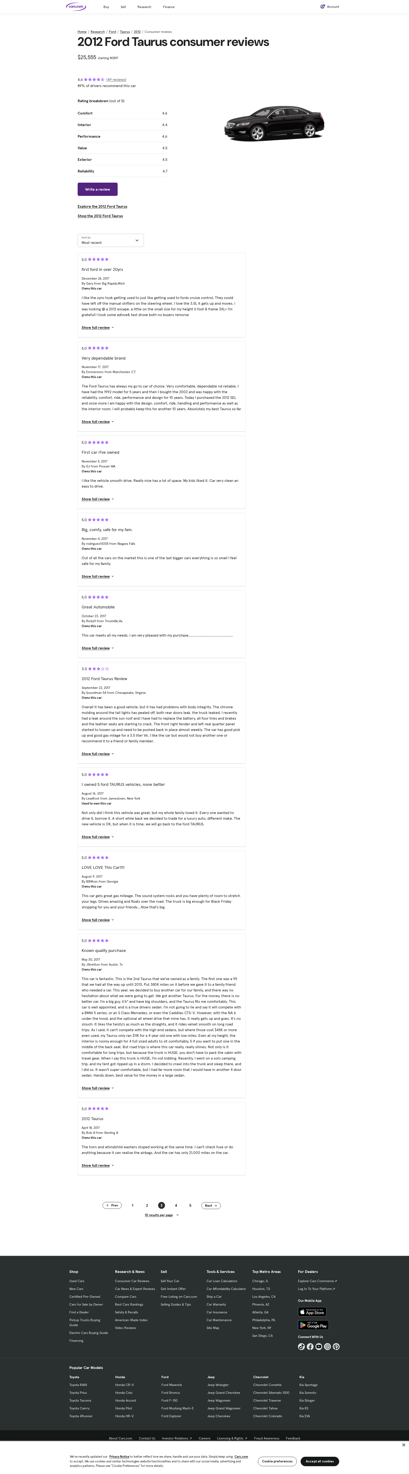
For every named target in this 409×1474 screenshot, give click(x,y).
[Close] (404, 1445)
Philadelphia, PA (263, 1320)
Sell (123, 7)
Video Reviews (125, 1328)
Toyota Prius (78, 1392)
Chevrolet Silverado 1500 (271, 1392)
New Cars (76, 1289)
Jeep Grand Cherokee (223, 1392)
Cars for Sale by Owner (86, 1304)
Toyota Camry (79, 1408)
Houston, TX (261, 1289)
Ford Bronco (170, 1392)
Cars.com (241, 1457)
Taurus (125, 32)
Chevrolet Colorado (267, 1416)
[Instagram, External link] (327, 1346)
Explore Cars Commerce (316, 1281)
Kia (301, 1377)
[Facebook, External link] (310, 1346)
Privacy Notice (119, 1457)
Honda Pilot (123, 1408)
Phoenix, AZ (260, 1304)
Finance (169, 7)
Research (144, 7)
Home (82, 32)
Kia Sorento (307, 1392)
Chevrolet (260, 1377)
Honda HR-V (124, 1416)
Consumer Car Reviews (132, 1281)
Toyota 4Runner (81, 1416)
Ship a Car (214, 1296)
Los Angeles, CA (264, 1296)
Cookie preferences (277, 1461)
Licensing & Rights (230, 1438)
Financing (76, 1340)
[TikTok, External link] (301, 1346)
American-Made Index (131, 1320)
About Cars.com (120, 1438)
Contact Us (147, 1438)
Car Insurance (217, 1312)
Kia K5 (303, 1408)
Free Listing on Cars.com (179, 1296)
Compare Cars (125, 1296)
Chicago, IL (260, 1281)
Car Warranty (216, 1304)
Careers (204, 1438)
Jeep (211, 1377)
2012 (137, 32)
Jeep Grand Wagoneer (223, 1408)
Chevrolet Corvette (267, 1385)
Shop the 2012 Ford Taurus (100, 215)
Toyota (74, 1377)
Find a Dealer (79, 1312)
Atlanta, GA (260, 1312)
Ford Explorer (171, 1416)
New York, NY (261, 1328)
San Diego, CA (262, 1335)
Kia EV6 (304, 1416)
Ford (112, 32)
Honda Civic (124, 1392)
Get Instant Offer (173, 1289)
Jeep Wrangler (218, 1385)
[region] (204, 1457)
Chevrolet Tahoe (265, 1408)
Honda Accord (125, 1400)
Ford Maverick (171, 1385)
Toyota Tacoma (80, 1400)
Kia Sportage (308, 1385)
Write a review (97, 189)
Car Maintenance (219, 1320)
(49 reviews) (116, 79)
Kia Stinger (307, 1400)
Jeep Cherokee (218, 1416)
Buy (106, 7)
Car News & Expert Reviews (135, 1289)
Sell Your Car (170, 1281)
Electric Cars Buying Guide (88, 1333)
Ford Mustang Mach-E (177, 1408)
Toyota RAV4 (78, 1385)
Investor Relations (175, 1438)
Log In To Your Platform (315, 1289)
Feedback (293, 1438)
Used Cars (76, 1281)
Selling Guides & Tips (176, 1304)
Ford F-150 (169, 1400)
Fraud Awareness (266, 1438)
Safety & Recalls (126, 1312)
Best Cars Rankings (129, 1304)
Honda (120, 1377)
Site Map (213, 1328)
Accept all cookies (320, 1461)
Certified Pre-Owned (84, 1296)
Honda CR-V (124, 1385)
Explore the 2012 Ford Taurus (102, 206)
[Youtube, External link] (319, 1346)
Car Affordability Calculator (226, 1289)
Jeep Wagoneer (219, 1400)
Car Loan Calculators (222, 1281)
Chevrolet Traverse (267, 1400)
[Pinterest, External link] (336, 1346)
